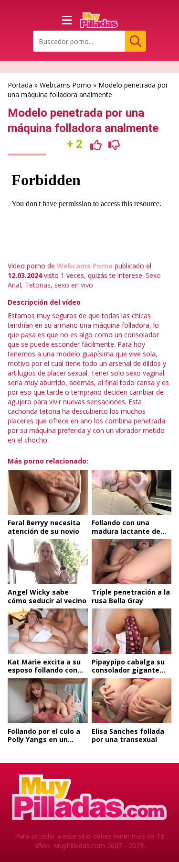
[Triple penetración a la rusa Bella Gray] (132, 561)
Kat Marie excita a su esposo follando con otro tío (44, 670)
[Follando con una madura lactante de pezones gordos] (132, 492)
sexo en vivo (73, 284)
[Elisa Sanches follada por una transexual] (132, 700)
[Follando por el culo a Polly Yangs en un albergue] (48, 700)
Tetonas (38, 284)
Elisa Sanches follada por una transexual (128, 735)
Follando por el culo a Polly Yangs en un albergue (44, 739)
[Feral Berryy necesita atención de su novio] (48, 492)
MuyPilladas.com (79, 845)
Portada (20, 84)
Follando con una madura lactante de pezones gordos (126, 531)
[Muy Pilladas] (99, 20)
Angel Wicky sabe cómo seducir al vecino (47, 596)
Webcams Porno (65, 84)
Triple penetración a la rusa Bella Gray (131, 596)
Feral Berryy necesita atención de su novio (44, 527)
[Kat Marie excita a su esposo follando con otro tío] (48, 630)
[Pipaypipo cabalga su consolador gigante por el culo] (132, 630)
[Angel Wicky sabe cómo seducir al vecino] (48, 561)
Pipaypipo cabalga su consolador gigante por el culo (128, 670)
